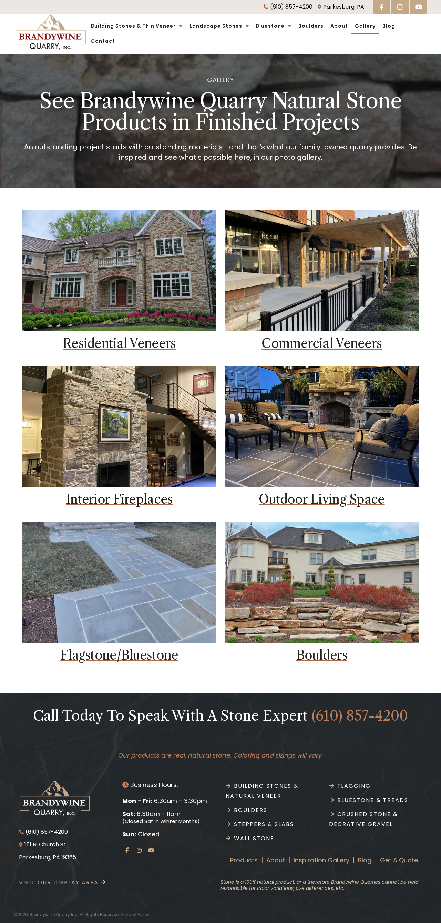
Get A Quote (399, 860)
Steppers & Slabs (264, 824)
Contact (103, 41)
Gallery (365, 25)
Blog (388, 25)
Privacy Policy (135, 914)
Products (244, 860)
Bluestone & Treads (372, 800)
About (339, 25)
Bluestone (270, 25)
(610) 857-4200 (291, 7)
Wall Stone (254, 838)
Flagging (354, 786)
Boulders (311, 25)
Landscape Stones (215, 25)
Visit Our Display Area (59, 882)
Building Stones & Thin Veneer (133, 25)
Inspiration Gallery (321, 860)
